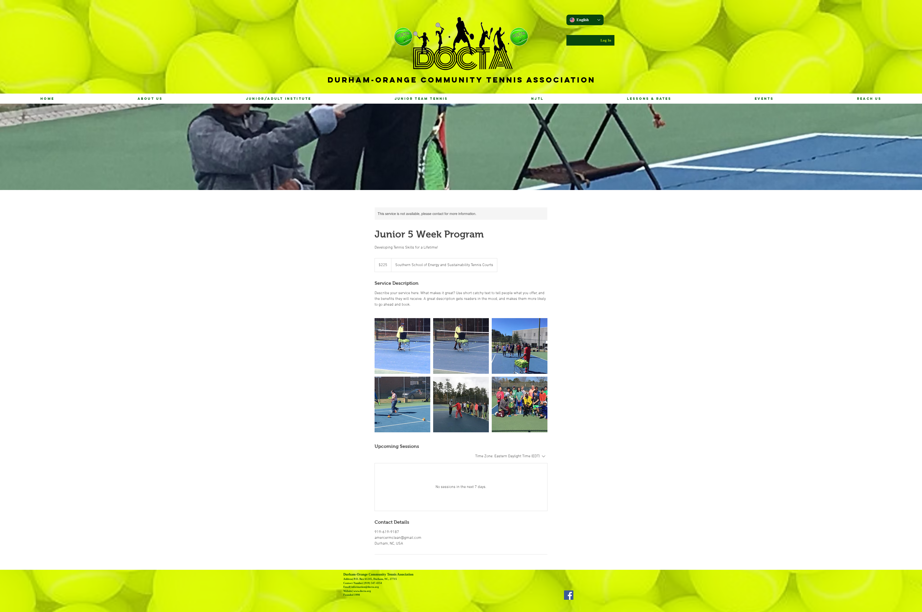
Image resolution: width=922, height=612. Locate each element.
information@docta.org (365, 586)
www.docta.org (362, 590)
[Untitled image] (402, 346)
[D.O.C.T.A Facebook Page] (568, 595)
